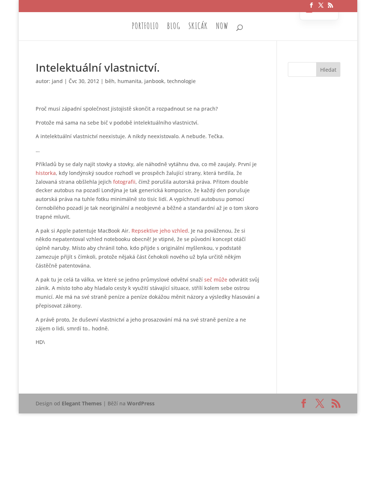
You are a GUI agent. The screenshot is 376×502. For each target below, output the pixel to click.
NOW (222, 27)
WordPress (141, 403)
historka (46, 172)
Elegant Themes (82, 403)
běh (110, 81)
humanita (129, 81)
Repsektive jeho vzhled (159, 230)
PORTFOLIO (145, 27)
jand (57, 81)
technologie (181, 81)
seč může (215, 279)
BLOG (173, 27)
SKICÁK (198, 27)
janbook (154, 81)
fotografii (124, 181)
